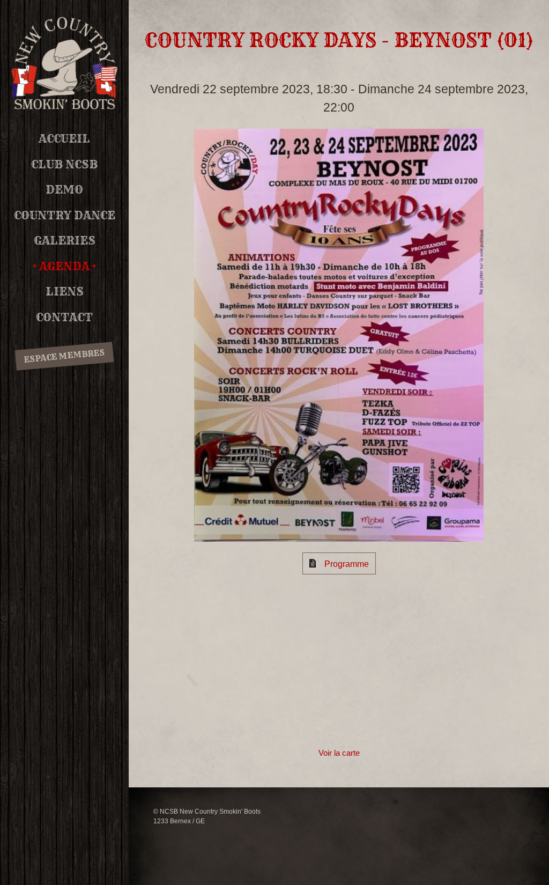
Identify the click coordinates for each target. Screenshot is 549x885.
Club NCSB (64, 164)
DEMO (64, 189)
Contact (64, 317)
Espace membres (64, 355)
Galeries (64, 240)
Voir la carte (339, 752)
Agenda (64, 266)
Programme (346, 564)
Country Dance (64, 215)
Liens (65, 291)
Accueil (64, 138)
